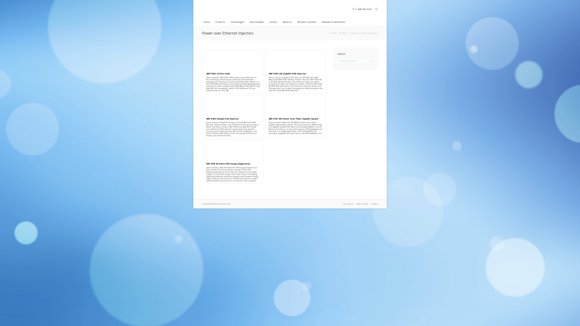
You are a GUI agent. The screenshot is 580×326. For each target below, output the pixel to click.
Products (343, 33)
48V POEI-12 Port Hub (218, 73)
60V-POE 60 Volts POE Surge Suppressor (228, 163)
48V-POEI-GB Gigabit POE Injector (287, 73)
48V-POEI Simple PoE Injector (222, 118)
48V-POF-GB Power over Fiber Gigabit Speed (293, 118)
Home (333, 33)
